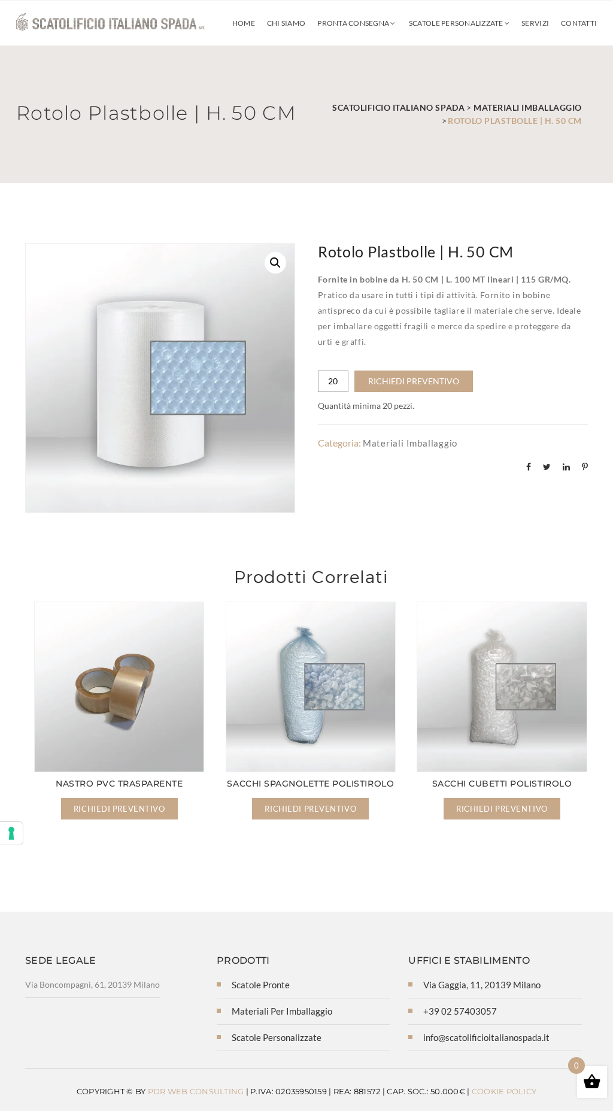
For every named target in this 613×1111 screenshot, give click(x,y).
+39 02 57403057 (460, 1011)
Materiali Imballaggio (410, 443)
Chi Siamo (286, 23)
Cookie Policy (504, 1091)
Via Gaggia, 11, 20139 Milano (482, 984)
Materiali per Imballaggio (282, 1011)
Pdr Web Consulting (196, 1091)
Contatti (579, 23)
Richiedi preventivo (413, 381)
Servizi (535, 23)
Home (243, 23)
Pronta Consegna (353, 23)
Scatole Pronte (261, 984)
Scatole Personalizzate (456, 23)
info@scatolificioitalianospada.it (486, 1037)
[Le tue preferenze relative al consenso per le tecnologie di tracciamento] (11, 833)
